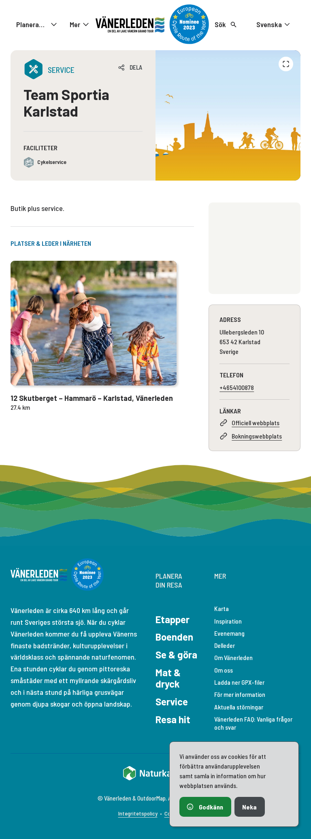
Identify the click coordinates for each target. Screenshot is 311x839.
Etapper (173, 619)
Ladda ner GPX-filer (239, 682)
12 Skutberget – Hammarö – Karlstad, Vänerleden (92, 398)
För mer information (239, 694)
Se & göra (176, 654)
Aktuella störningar (238, 707)
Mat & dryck (168, 678)
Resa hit (173, 719)
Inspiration (228, 621)
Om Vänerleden (233, 657)
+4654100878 (236, 387)
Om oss (223, 670)
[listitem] (228, 115)
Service (172, 701)
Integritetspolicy (138, 813)
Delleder (224, 645)
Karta (221, 608)
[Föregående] (286, 64)
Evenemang (229, 633)
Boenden (174, 637)
